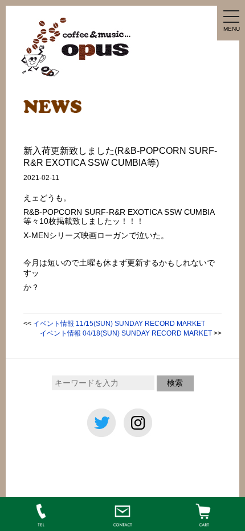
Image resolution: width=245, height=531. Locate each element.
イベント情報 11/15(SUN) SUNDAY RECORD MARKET (119, 324)
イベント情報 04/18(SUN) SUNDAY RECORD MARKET (126, 333)
